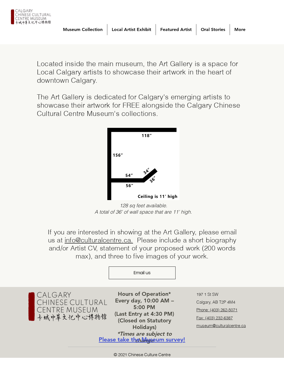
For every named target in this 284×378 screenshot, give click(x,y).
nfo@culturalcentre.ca (98, 240)
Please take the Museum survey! (142, 339)
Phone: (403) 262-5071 (216, 309)
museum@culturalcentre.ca (221, 325)
